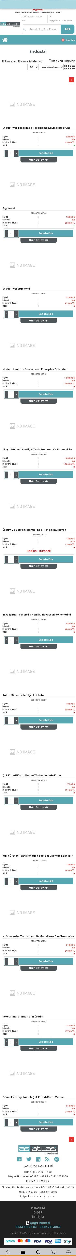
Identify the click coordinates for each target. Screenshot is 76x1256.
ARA (68, 29)
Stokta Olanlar (63, 61)
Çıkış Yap (70, 40)
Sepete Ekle (46, 153)
